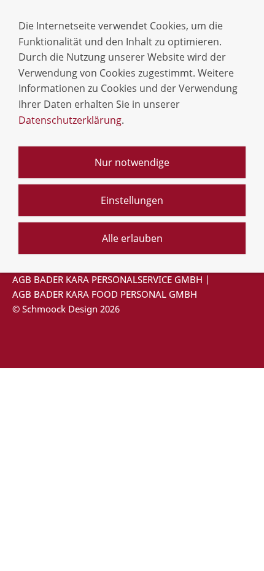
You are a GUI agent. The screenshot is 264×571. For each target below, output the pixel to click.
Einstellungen (132, 200)
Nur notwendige (132, 162)
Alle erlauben (132, 238)
